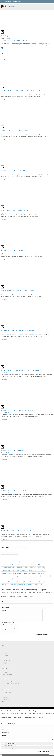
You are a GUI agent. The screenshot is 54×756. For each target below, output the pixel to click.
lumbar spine (42, 570)
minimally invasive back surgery (15, 573)
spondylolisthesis (21, 584)
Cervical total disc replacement (8, 567)
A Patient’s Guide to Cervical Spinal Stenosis (17, 410)
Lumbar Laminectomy (33, 570)
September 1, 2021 (5, 173)
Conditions (6, 655)
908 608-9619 (7, 692)
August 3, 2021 (4, 213)
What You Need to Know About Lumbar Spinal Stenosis (21, 370)
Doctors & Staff (7, 660)
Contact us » (5, 694)
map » (12, 674)
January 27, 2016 (5, 533)
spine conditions (5, 584)
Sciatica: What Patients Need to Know (14, 210)
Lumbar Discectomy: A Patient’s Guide (14, 130)
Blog (5, 663)
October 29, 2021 (5, 133)
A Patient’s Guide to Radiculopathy (13, 490)
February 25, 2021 (5, 453)
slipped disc (40, 579)
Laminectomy (16, 570)
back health (23, 561)
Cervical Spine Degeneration (40, 564)
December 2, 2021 (9, 38)
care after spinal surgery (21, 564)
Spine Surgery (13, 584)
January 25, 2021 (5, 493)
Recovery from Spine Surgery (33, 576)
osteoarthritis (41, 573)
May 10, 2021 (4, 333)
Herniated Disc (5, 37)
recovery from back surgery (19, 576)
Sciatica (9, 579)
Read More (4, 59)
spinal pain (4, 581)
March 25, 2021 (5, 413)
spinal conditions (48, 579)
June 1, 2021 (4, 293)
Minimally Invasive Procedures (30, 573)
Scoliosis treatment (31, 579)
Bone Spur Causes (44, 561)
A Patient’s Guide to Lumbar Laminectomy (16, 170)
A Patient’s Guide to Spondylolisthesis (14, 450)
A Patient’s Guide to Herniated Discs (14, 40)
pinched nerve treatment (7, 576)
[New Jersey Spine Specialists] (9, 7)
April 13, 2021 (4, 373)
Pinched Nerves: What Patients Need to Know (17, 290)
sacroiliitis (4, 579)
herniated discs (40, 567)
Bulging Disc (11, 564)
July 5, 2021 (4, 253)
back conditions (15, 561)
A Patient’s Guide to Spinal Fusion (13, 250)
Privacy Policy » (5, 697)
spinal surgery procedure (29, 581)
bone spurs (4, 564)
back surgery (36, 561)
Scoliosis (15, 579)
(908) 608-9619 (18, 1)
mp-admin (5, 35)
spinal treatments (40, 581)
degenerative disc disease (22, 567)
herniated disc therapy (6, 570)
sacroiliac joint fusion (45, 576)
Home (5, 653)
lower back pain (24, 570)
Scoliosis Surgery (22, 579)
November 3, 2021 (5, 93)
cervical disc (30, 564)
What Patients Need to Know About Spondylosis (18, 330)
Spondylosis (29, 584)
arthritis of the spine (6, 561)
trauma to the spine (38, 584)
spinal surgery (19, 581)
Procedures (6, 658)
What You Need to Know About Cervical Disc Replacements (22, 90)
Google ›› (4, 696)
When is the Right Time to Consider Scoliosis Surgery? (20, 530)
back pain (30, 561)
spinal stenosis (11, 581)
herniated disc (32, 567)
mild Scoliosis (4, 573)
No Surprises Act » (6, 699)
